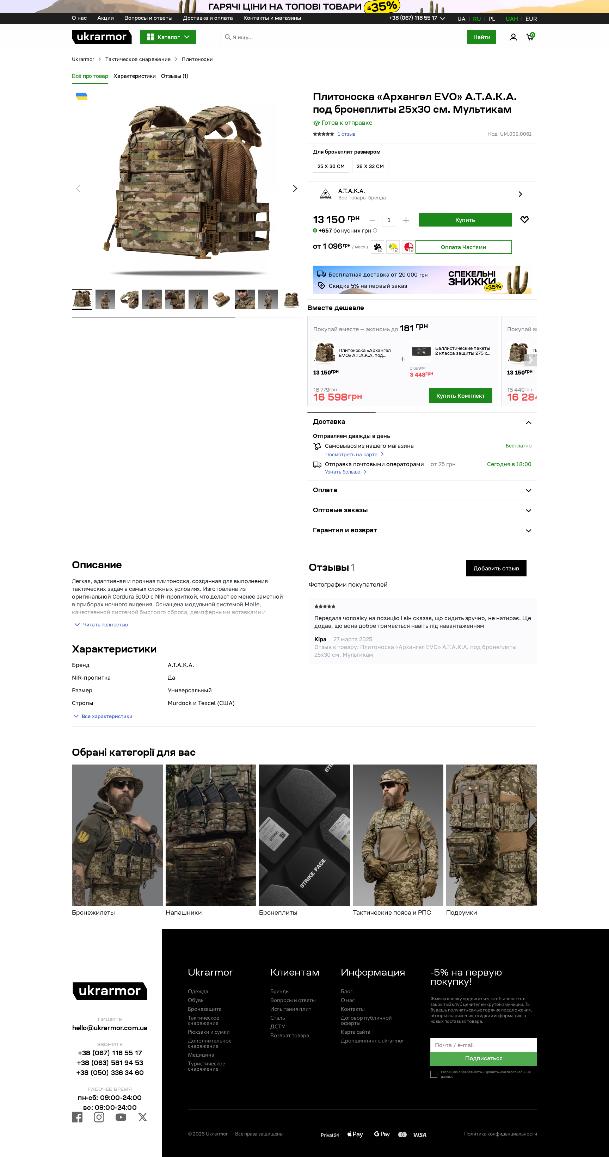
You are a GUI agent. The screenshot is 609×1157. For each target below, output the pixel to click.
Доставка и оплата (208, 18)
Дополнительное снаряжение (210, 1043)
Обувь (196, 1000)
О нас (79, 18)
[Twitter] (142, 1118)
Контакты (353, 1008)
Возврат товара (289, 1035)
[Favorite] (524, 220)
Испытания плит (290, 1008)
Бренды (280, 991)
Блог (347, 991)
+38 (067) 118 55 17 (110, 1054)
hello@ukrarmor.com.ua (110, 1029)
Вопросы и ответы (148, 18)
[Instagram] (99, 1118)
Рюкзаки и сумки (209, 1031)
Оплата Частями (463, 246)
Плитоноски (197, 59)
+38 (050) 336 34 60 (110, 1073)
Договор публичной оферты (366, 1020)
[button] (102, 37)
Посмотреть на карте (351, 454)
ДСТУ (277, 1026)
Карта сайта (355, 1031)
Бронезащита (205, 1008)
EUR (531, 18)
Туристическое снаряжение (206, 1066)
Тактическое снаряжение (138, 59)
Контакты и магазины (272, 18)
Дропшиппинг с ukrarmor (372, 1040)
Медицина (201, 1054)
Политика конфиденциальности (500, 1134)
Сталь (277, 1017)
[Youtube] (121, 1118)
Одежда (198, 991)
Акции (105, 18)
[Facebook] (77, 1118)
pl (491, 18)
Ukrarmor (83, 59)
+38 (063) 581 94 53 (110, 1063)
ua (461, 18)
